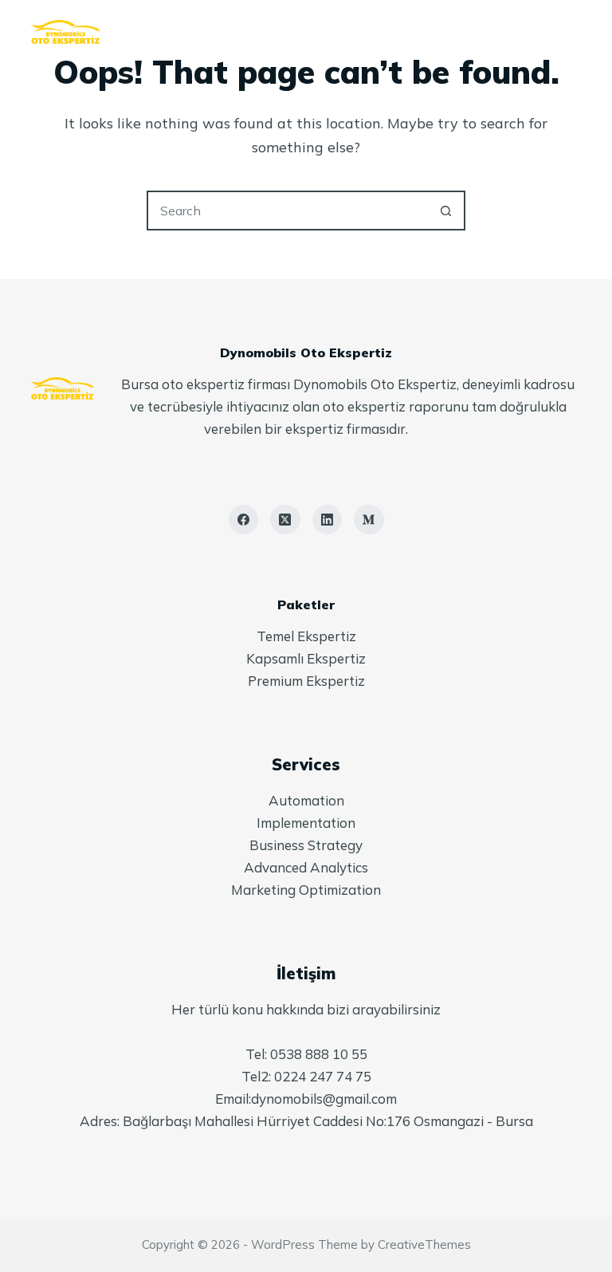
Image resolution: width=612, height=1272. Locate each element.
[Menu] (574, 32)
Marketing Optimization (306, 889)
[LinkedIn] (327, 520)
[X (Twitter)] (285, 520)
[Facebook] (244, 520)
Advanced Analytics (306, 867)
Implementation (306, 822)
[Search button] (445, 210)
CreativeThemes (424, 1244)
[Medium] (369, 520)
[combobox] (287, 210)
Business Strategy (306, 845)
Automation (306, 800)
